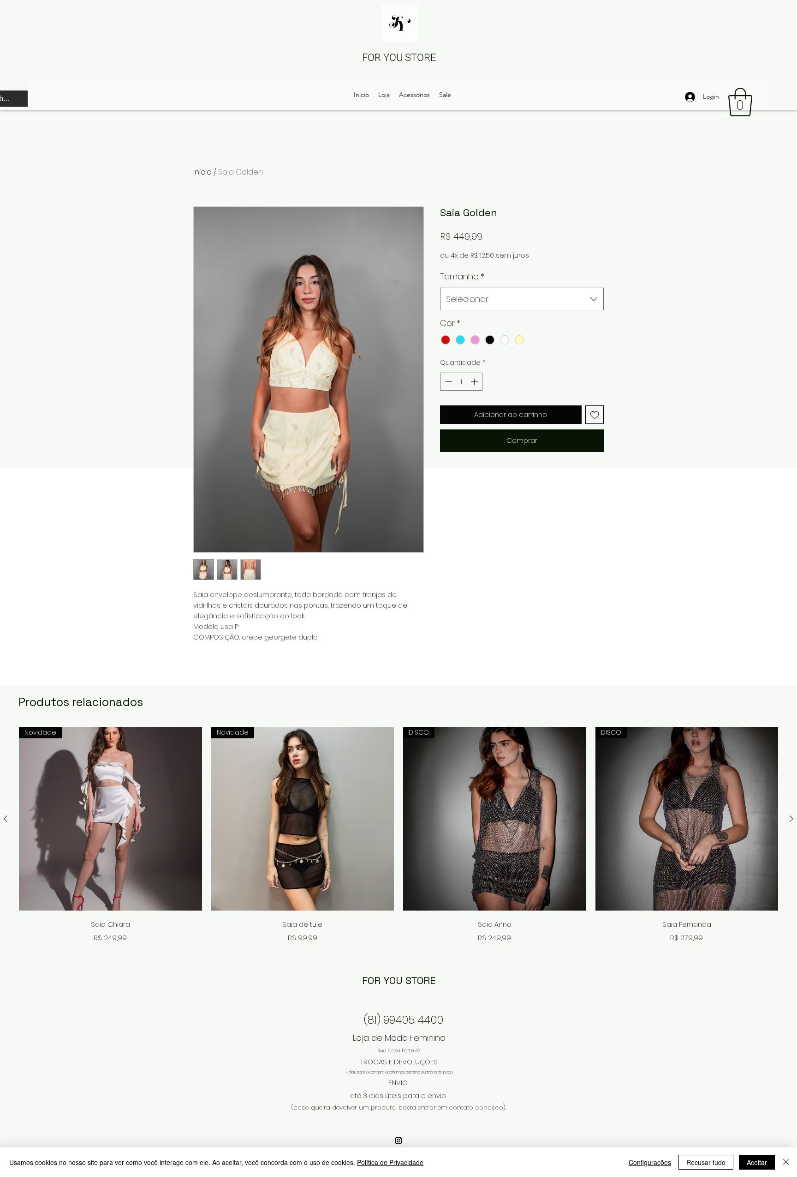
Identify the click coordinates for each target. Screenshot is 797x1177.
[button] (740, 102)
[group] (398, 836)
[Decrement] (447, 381)
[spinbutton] (461, 381)
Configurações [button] (650, 1162)
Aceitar (757, 1162)
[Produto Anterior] (5, 818)
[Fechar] (785, 1162)
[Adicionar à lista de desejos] (594, 414)
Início (202, 172)
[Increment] (475, 381)
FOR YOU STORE (399, 57)
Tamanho (462, 276)
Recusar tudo (706, 1162)
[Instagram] (398, 1140)
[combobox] (522, 299)
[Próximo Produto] (791, 818)
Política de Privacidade (390, 1162)
